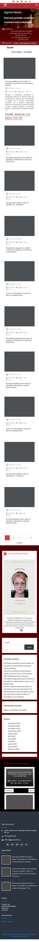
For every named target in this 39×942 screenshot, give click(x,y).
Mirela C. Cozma (15, 88)
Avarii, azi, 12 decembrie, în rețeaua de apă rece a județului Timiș (18, 430)
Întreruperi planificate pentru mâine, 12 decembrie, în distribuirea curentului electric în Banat (18, 521)
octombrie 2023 (14, 728)
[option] (19, 777)
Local (28, 114)
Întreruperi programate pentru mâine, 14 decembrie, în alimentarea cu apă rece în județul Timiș (19, 159)
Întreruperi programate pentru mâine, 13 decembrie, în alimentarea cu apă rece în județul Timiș (19, 340)
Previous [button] (9, 790)
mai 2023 (11, 741)
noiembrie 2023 (14, 726)
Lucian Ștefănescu (16, 239)
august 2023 (12, 734)
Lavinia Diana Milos (9, 906)
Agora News (13, 12)
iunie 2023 (12, 739)
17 (31, 538)
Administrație (19, 114)
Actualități (9, 114)
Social (15, 118)
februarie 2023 (13, 749)
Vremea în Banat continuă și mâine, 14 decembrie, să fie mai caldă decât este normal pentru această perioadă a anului (19, 689)
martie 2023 (12, 746)
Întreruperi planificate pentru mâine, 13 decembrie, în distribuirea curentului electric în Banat (18, 385)
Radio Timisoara (8, 921)
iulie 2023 (11, 736)
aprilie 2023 (12, 744)
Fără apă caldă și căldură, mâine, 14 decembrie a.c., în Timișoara (17, 204)
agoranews (17, 781)
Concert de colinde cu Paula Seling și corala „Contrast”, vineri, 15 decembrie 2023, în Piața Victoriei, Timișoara (18, 673)
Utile (20, 118)
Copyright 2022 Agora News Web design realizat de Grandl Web (20, 935)
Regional (8, 118)
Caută (7, 642)
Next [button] (31, 790)
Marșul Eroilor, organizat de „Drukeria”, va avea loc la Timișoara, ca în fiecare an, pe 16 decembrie (19, 250)
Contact (5, 910)
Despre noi (6, 904)
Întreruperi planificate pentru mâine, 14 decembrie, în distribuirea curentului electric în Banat (19, 83)
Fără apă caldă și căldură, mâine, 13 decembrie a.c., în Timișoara (17, 475)
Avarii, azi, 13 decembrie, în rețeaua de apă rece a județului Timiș (18, 294)
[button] (32, 25)
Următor (19, 543)
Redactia (5, 908)
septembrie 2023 (14, 731)
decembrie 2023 (14, 723)
